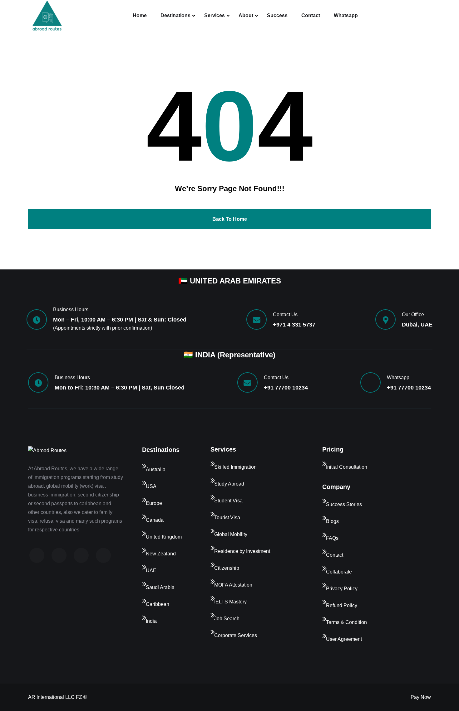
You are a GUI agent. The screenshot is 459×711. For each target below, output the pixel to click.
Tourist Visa (227, 517)
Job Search (226, 618)
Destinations (175, 15)
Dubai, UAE (417, 325)
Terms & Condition (346, 622)
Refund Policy (341, 605)
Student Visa (228, 500)
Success (277, 15)
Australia (155, 469)
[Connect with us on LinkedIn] (81, 555)
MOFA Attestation (233, 585)
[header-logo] (46, 15)
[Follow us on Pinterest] (103, 555)
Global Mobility (230, 534)
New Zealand (161, 553)
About (246, 15)
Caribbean (157, 604)
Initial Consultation (346, 467)
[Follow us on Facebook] (36, 555)
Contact (310, 15)
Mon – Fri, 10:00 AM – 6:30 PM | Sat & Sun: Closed (119, 320)
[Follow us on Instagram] (59, 555)
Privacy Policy (342, 588)
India (151, 621)
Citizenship (226, 568)
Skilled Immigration (235, 467)
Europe (154, 503)
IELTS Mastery (230, 601)
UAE (151, 570)
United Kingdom (164, 536)
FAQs (332, 538)
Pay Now (421, 697)
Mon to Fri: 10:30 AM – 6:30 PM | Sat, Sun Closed (120, 388)
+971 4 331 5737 (294, 325)
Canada (155, 520)
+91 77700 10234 (286, 388)
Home (140, 15)
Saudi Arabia (160, 587)
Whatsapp (346, 15)
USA (151, 486)
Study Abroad (229, 483)
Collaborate (339, 571)
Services (214, 15)
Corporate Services (235, 635)
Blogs (332, 521)
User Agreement (344, 639)
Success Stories (344, 504)
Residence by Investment (242, 551)
